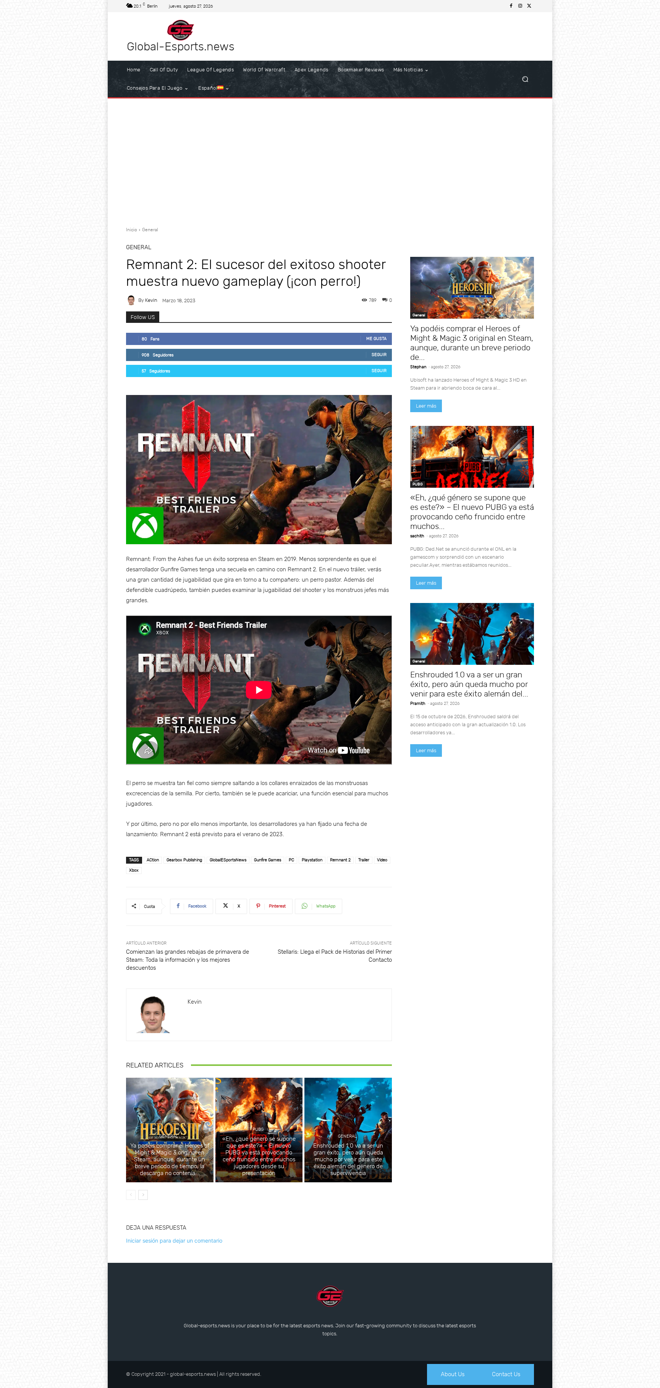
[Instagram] (520, 6)
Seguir (379, 354)
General (150, 229)
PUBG (258, 1129)
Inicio (131, 229)
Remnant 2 (340, 860)
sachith (417, 536)
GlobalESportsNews (228, 860)
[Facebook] (511, 6)
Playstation (312, 860)
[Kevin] (132, 300)
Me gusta (376, 338)
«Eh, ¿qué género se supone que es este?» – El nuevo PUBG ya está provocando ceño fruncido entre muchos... (472, 512)
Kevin (151, 300)
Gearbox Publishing (184, 860)
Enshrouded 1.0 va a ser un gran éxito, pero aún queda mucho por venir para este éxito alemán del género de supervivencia (348, 1159)
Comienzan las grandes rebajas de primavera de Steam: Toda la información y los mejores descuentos (187, 959)
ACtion (153, 860)
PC (291, 860)
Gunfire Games (267, 860)
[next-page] (143, 1195)
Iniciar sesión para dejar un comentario (174, 1240)
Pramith (417, 703)
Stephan (418, 366)
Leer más (426, 406)
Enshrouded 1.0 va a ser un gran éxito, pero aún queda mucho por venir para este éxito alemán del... (469, 684)
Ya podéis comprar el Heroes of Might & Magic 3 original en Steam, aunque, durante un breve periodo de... (471, 343)
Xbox (134, 870)
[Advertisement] (330, 159)
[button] (525, 79)
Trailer (363, 860)
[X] (529, 6)
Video (382, 860)
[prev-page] (131, 1195)
